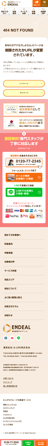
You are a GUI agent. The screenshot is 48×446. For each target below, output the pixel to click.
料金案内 (8, 244)
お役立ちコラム (11, 306)
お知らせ (8, 315)
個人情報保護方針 (10, 386)
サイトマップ (7, 382)
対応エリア (9, 280)
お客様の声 (9, 262)
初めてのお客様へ (12, 235)
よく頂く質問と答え (13, 297)
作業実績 (8, 253)
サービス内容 (10, 271)
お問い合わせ (8, 378)
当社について (10, 289)
